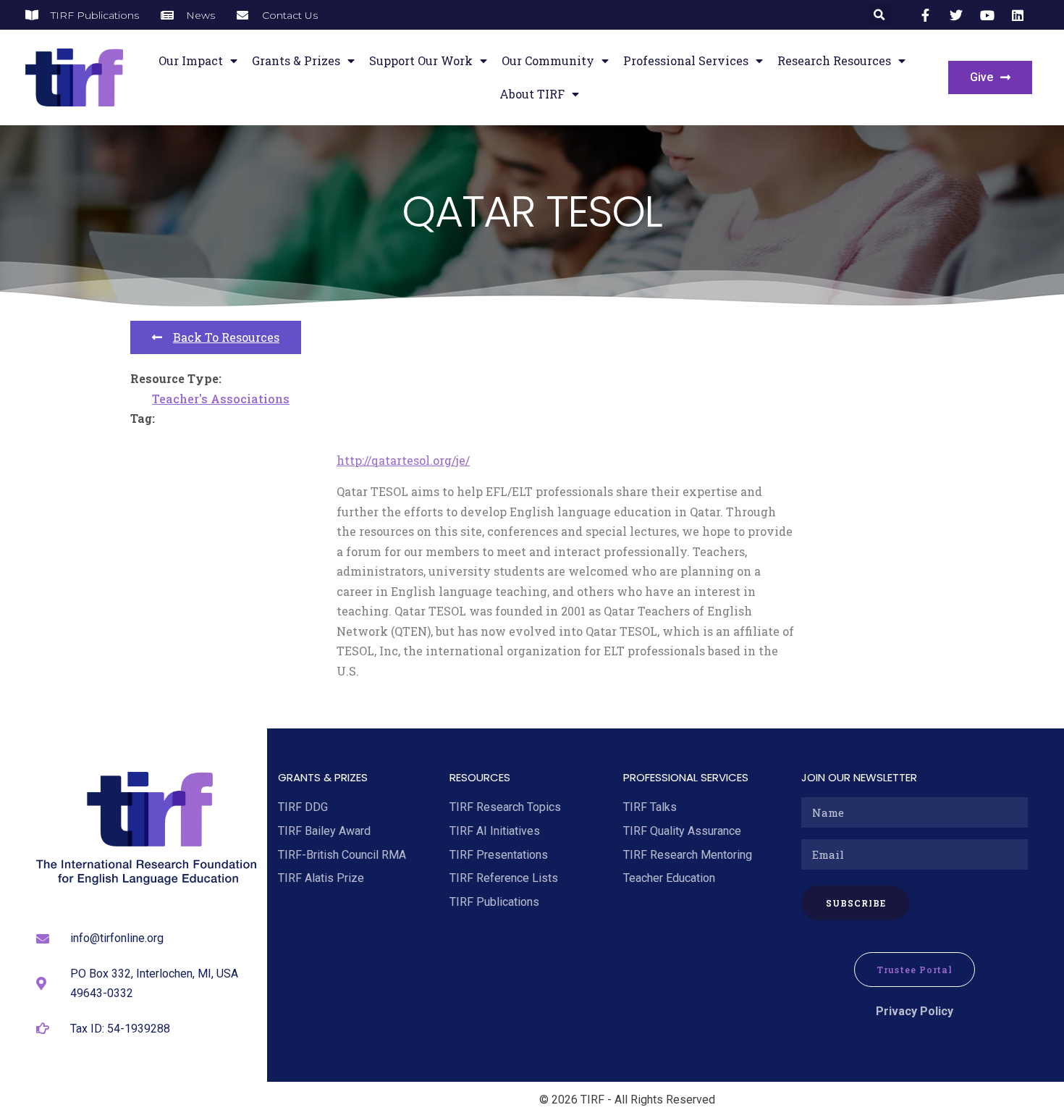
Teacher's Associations (221, 398)
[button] (880, 15)
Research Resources (834, 60)
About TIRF (532, 93)
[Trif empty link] (928, 15)
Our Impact (191, 60)
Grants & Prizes (296, 60)
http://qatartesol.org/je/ (403, 460)
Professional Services (685, 60)
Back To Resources (226, 337)
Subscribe (856, 903)
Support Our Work (421, 60)
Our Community (548, 60)
